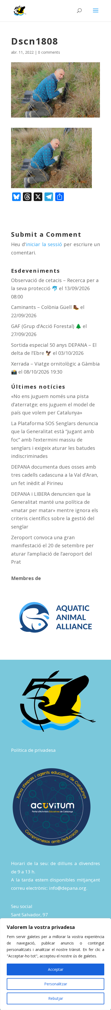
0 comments (49, 52)
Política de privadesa (33, 750)
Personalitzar (55, 983)
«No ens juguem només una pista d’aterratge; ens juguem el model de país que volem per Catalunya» (53, 404)
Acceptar (55, 969)
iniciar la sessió (44, 244)
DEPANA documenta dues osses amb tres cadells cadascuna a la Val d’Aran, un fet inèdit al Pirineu (54, 475)
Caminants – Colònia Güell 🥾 (45, 307)
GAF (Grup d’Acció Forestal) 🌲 (46, 326)
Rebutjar (55, 998)
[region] (55, 964)
